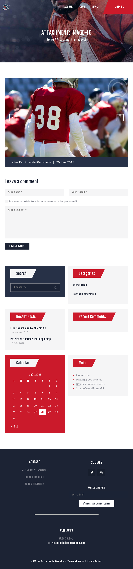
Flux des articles (89, 379)
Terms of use (74, 561)
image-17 (122, 117)
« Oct (15, 426)
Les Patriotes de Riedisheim (33, 162)
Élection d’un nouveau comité (28, 328)
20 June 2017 (65, 162)
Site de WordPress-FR (90, 388)
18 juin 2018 (17, 343)
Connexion (83, 375)
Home (50, 39)
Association (80, 285)
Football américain (84, 294)
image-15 (14, 117)
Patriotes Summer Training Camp (30, 339)
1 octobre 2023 (19, 332)
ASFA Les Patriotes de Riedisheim (48, 561)
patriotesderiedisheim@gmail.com (66, 542)
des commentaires (90, 384)
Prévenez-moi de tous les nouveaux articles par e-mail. (43, 201)
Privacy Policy (94, 561)
